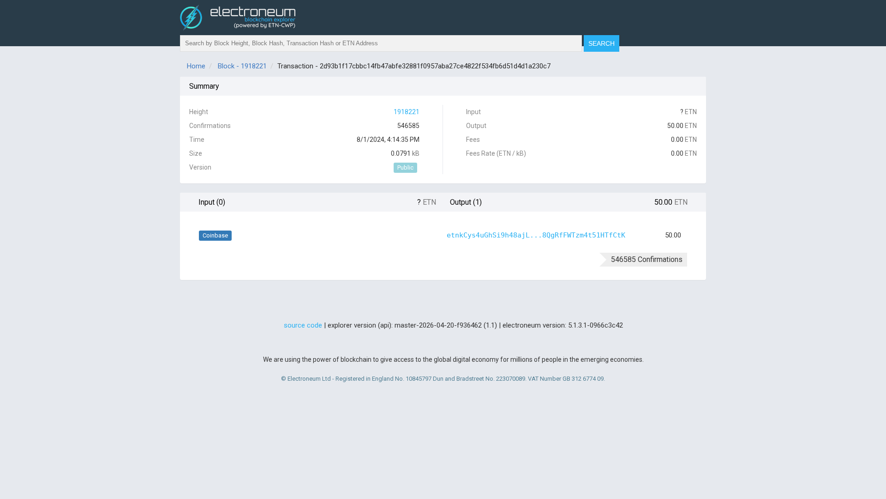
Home (196, 66)
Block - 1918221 (242, 66)
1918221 (406, 112)
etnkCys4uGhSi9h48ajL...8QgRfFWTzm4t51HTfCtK (536, 235)
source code (303, 325)
